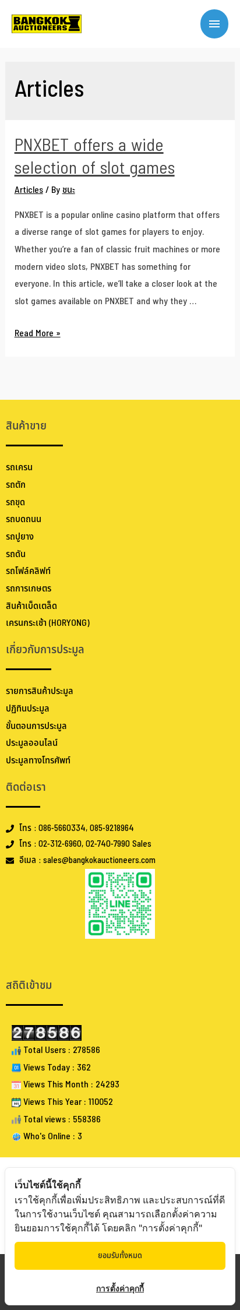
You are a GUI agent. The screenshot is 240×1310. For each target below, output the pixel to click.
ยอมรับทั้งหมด (120, 1255)
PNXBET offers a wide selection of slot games (95, 157)
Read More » (38, 333)
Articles (29, 190)
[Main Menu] (214, 23)
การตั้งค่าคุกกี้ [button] (120, 1288)
